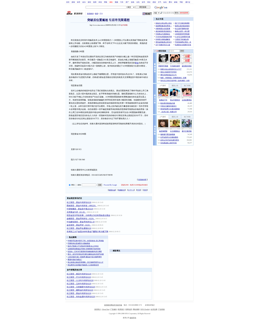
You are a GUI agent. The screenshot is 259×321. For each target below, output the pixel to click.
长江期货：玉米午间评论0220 (79, 284)
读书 (143, 2)
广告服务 (113, 309)
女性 (138, 2)
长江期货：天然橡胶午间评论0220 (81, 287)
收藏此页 (121, 190)
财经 (89, 2)
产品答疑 (161, 309)
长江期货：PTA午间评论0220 (79, 277)
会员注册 (154, 309)
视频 (116, 2)
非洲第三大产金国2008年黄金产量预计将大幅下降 (87, 232)
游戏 (132, 2)
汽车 (121, 2)
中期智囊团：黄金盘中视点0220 (80, 209)
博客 (105, 2)
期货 (96, 14)
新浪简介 (97, 309)
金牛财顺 (124, 25)
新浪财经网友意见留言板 (113, 305)
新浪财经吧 (142, 180)
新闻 (73, 2)
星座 (154, 2)
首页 (67, 2)
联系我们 (121, 309)
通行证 (187, 2)
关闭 (145, 190)
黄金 (137, 63)
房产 (127, 2)
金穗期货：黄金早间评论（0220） (81, 219)
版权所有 (133, 318)
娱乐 (84, 2)
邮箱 (175, 2)
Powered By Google (110, 185)
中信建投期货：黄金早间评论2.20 (81, 222)
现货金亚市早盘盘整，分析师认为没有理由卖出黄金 (88, 215)
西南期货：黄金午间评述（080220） (82, 206)
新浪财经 (90, 14)
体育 (78, 2)
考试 (148, 2)
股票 (94, 2)
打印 (138, 190)
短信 (165, 2)
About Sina (105, 309)
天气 (159, 2)
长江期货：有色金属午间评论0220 (81, 297)
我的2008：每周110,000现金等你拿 (134, 185)
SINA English (145, 309)
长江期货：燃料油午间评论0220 (80, 290)
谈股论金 (112, 190)
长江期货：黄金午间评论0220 (79, 202)
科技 (100, 2)
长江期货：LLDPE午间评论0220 (80, 280)
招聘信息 (128, 309)
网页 (73, 185)
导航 (181, 2)
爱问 (170, 2)
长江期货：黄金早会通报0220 (79, 228)
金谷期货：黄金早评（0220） (79, 225)
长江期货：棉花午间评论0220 (79, 274)
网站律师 (136, 309)
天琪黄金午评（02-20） (76, 212)
